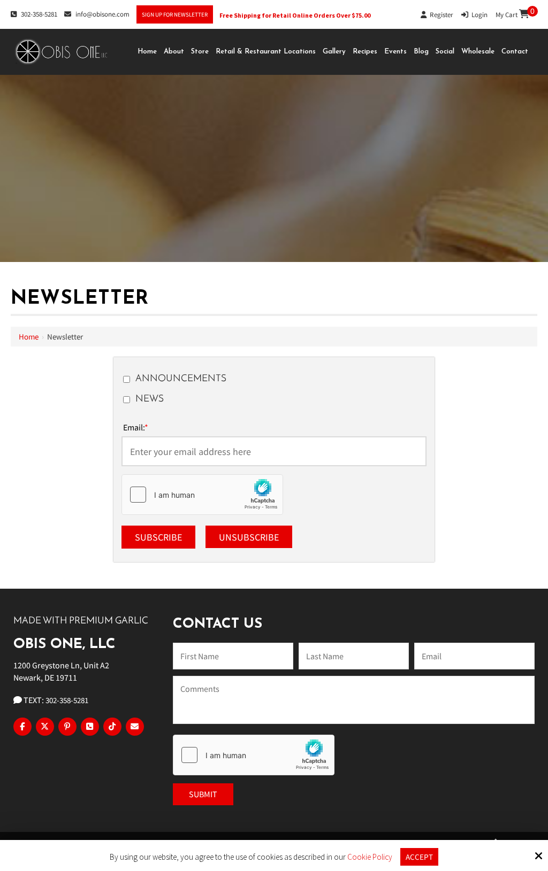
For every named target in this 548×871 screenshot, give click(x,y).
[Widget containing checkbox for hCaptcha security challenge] (202, 494)
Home (29, 337)
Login (478, 14)
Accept (419, 857)
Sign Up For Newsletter (175, 14)
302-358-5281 (39, 14)
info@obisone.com (102, 14)
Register (440, 14)
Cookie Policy (369, 857)
